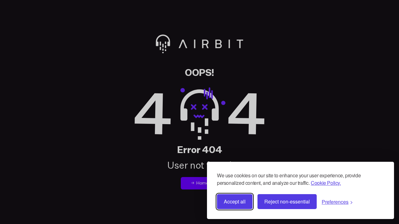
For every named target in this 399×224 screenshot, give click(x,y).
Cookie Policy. (326, 182)
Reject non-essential (287, 201)
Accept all (235, 201)
